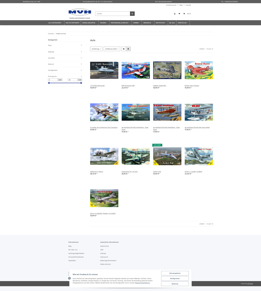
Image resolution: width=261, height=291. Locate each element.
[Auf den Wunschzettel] (115, 59)
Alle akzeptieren (175, 273)
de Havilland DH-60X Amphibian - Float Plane (166, 128)
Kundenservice (171, 5)
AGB (101, 250)
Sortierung (95, 49)
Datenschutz (104, 246)
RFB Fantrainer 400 (128, 86)
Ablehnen (175, 284)
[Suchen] (132, 13)
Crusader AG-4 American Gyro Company (103, 127)
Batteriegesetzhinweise (108, 260)
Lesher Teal (157, 172)
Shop (49, 45)
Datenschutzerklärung (142, 283)
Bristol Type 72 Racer (192, 86)
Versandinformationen (76, 257)
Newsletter (72, 260)
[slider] (48, 83)
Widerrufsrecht (105, 264)
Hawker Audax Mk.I (159, 86)
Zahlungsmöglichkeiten (76, 253)
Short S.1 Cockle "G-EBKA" (193, 172)
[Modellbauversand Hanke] (79, 12)
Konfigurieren (175, 278)
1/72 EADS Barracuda (97, 86)
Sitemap (103, 253)
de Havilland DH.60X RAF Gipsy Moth (197, 127)
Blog (181, 5)
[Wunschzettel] (179, 13)
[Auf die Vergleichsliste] (109, 59)
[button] (175, 13)
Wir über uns (72, 250)
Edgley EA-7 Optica (96, 172)
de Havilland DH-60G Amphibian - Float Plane (135, 128)
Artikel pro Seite (111, 49)
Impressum (104, 257)
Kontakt (188, 5)
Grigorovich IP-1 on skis (130, 172)
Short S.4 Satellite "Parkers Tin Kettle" (103, 213)
